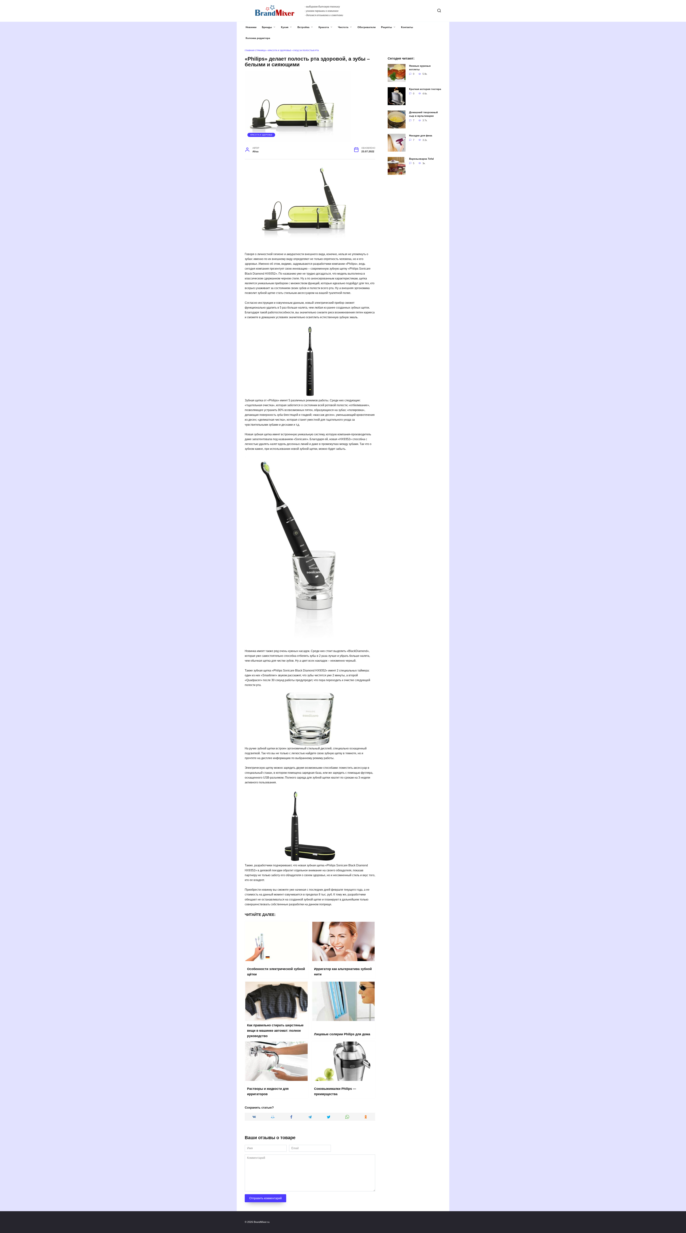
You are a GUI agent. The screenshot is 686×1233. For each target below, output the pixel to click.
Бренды (267, 27)
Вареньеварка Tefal (421, 158)
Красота (324, 27)
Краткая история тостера (425, 89)
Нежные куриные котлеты (420, 67)
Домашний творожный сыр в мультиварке (423, 114)
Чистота (343, 27)
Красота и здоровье (279, 50)
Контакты (407, 27)
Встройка (303, 27)
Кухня (284, 27)
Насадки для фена (420, 135)
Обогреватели (366, 27)
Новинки (251, 27)
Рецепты (386, 27)
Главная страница (255, 50)
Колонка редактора (258, 38)
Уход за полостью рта (306, 50)
